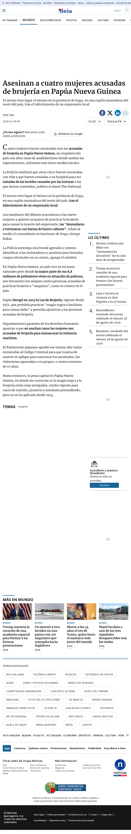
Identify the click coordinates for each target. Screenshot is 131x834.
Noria (9, 682)
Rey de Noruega (16, 716)
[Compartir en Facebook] (102, 113)
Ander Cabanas (102, 699)
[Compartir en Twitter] (110, 113)
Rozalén (70, 674)
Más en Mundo (18, 599)
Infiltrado (76, 716)
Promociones (59, 748)
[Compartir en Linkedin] (118, 113)
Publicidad (94, 748)
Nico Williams (15, 674)
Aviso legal (39, 814)
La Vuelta (50, 708)
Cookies (93, 814)
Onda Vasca (35, 770)
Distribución (60, 765)
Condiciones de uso (77, 814)
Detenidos (107, 708)
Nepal (69, 724)
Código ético (107, 814)
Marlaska (12, 699)
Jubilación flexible (78, 708)
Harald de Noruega (80, 682)
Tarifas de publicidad (64, 770)
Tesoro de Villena (47, 716)
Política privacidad (56, 814)
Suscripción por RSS (92, 767)
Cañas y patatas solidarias (40, 682)
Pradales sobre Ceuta (20, 708)
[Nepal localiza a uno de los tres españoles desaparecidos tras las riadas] (113, 611)
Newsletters (77, 748)
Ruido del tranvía (96, 691)
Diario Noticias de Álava (13, 767)
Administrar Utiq (57, 820)
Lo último (98, 237)
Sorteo (87, 724)
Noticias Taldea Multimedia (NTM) (15, 772)
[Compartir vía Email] (125, 113)
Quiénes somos (38, 748)
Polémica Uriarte (44, 674)
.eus (7, 748)
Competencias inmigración (23, 691)
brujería (22, 406)
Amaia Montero (46, 724)
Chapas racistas (102, 716)
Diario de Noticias (38, 765)
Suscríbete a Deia (115, 748)
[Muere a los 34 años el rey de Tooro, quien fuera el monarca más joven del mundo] (81, 611)
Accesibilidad (40, 820)
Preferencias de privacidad (81, 820)
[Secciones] (4, 10)
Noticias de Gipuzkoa (39, 767)
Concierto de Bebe (62, 691)
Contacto (19, 748)
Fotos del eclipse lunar (44, 699)
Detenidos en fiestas (99, 674)
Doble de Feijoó (16, 724)
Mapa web (59, 767)
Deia (5, 765)
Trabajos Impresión (91, 765)
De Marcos (76, 699)
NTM (5, 650)
